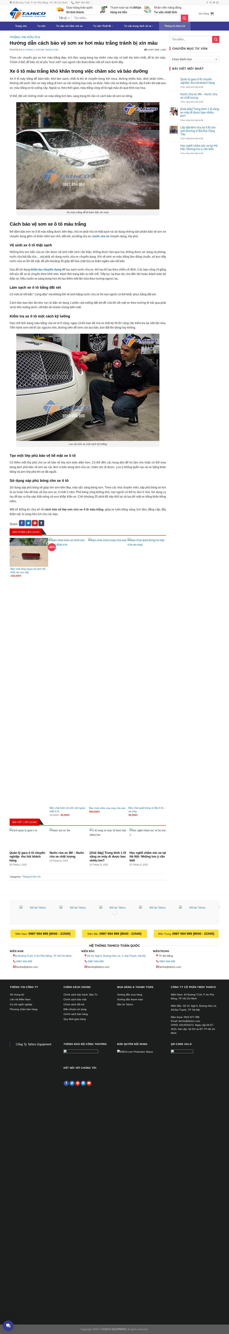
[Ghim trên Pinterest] (35, 523)
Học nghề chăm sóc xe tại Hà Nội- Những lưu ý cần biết (148, 856)
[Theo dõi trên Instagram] (210, 2)
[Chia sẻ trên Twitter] (28, 523)
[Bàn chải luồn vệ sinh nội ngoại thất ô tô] (68, 672)
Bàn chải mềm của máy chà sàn (107, 808)
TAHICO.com (51, 50)
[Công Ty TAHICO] (28, 13)
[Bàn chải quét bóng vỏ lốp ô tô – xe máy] (147, 672)
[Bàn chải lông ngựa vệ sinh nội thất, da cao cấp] (29, 552)
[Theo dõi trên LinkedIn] (83, 1083)
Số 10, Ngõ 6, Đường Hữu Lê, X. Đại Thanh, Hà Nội (116, 955)
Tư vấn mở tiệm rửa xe (69, 26)
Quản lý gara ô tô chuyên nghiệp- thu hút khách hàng (27, 856)
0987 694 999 (24, 961)
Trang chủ (21, 26)
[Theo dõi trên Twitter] (214, 2)
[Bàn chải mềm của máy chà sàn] (107, 672)
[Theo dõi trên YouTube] (89, 1083)
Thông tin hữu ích (174, 26)
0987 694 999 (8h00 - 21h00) (49, 933)
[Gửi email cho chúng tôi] (217, 2)
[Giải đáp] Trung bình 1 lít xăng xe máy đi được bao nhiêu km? (108, 856)
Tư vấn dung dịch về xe (137, 26)
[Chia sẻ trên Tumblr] (41, 523)
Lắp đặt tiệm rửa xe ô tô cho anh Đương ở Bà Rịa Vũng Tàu (198, 131)
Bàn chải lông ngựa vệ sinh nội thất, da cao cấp (28, 570)
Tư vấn (41, 26)
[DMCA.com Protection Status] (135, 1051)
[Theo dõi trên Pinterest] (77, 1083)
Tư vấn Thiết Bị (102, 26)
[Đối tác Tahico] (36, 913)
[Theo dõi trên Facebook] (207, 2)
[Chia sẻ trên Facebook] (22, 523)
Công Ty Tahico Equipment (33, 1044)
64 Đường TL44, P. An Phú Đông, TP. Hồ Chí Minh (43, 955)
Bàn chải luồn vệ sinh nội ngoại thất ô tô (67, 809)
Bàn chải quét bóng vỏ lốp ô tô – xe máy (146, 809)
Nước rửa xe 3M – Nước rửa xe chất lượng (67, 854)
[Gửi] (184, 18)
